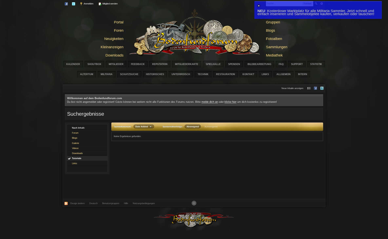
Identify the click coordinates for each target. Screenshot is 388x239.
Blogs (270, 30)
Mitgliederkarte (186, 64)
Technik (203, 74)
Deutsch (93, 203)
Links (265, 74)
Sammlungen (276, 47)
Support (297, 64)
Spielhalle (213, 64)
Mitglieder (116, 64)
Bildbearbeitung (259, 64)
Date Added (142, 126)
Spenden (234, 64)
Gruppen (273, 22)
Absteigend (193, 126)
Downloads (114, 55)
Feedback (138, 64)
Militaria (107, 74)
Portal (118, 22)
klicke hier (230, 101)
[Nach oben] (194, 203)
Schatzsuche (129, 74)
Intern (302, 74)
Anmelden (88, 3)
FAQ (281, 64)
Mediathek (274, 55)
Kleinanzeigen (112, 47)
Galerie (75, 143)
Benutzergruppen (110, 203)
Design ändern (77, 203)
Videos (75, 148)
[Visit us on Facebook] (315, 88)
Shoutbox (94, 64)
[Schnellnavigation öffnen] (309, 88)
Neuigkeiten (113, 39)
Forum (75, 133)
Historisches (155, 74)
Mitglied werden (110, 3)
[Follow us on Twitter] (322, 88)
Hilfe (126, 203)
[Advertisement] (194, 186)
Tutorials (76, 158)
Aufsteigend (211, 126)
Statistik (316, 64)
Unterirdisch (181, 74)
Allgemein (283, 74)
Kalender (73, 64)
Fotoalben (274, 39)
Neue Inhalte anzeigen (292, 88)
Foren (118, 30)
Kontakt (248, 74)
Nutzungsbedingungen (144, 203)
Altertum (86, 74)
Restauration (225, 74)
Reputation (160, 64)
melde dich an (209, 101)
